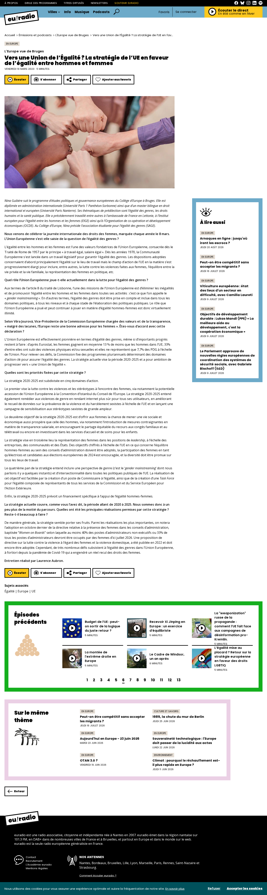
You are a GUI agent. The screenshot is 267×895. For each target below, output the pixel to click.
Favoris (164, 12)
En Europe (12, 43)
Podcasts (101, 12)
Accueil (9, 35)
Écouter (20, 79)
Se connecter (186, 11)
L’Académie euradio (39, 864)
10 (153, 680)
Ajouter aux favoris (116, 79)
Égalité (9, 591)
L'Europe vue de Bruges (72, 35)
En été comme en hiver (236, 13)
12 (170, 680)
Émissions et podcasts (35, 35)
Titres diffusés (74, 3)
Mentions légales (37, 868)
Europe (23, 591)
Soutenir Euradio (127, 3)
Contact (31, 857)
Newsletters (99, 3)
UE (33, 591)
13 (179, 680)
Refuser (214, 888)
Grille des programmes (41, 3)
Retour (19, 791)
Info (67, 12)
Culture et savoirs (166, 711)
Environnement (163, 755)
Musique (82, 12)
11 (161, 680)
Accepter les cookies (245, 888)
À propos (11, 3)
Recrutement (34, 861)
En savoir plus (175, 888)
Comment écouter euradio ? (97, 875)
